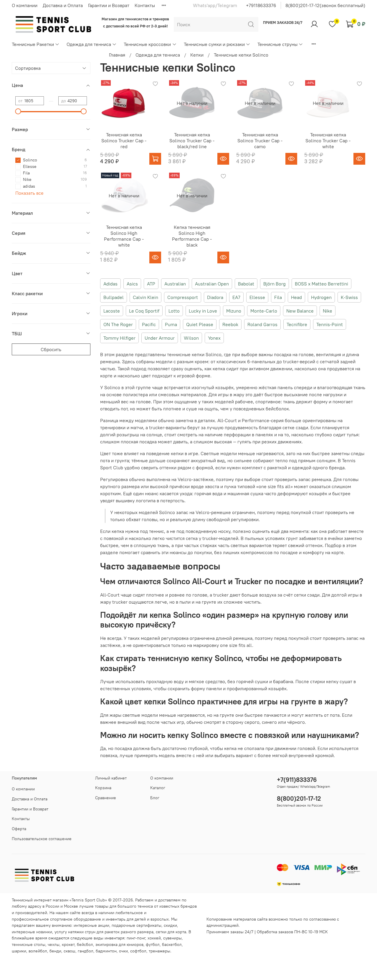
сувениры (172, 938)
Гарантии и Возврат (108, 5)
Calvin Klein (145, 297)
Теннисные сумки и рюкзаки (214, 44)
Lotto (174, 311)
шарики (19, 951)
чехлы (53, 944)
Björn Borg (274, 284)
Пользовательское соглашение (42, 838)
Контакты (145, 5)
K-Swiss (349, 297)
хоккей (154, 938)
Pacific (149, 324)
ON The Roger (118, 324)
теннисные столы (28, 944)
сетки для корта (171, 931)
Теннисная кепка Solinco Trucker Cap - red (123, 140)
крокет (68, 944)
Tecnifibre (297, 324)
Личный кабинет (111, 778)
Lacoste (111, 311)
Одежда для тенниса (89, 44)
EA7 (236, 297)
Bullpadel (113, 297)
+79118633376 (261, 5)
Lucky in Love (203, 311)
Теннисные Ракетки (33, 44)
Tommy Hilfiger (119, 338)
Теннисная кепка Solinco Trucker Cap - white (327, 140)
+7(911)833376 (297, 780)
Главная (117, 55)
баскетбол (172, 944)
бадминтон (106, 951)
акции (103, 925)
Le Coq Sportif (144, 311)
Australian (175, 284)
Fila (278, 297)
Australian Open (212, 284)
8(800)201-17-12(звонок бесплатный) (325, 5)
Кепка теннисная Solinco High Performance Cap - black (192, 236)
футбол (153, 944)
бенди (55, 951)
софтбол (138, 951)
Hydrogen (321, 297)
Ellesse (257, 297)
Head (296, 297)
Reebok (230, 324)
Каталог (157, 787)
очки (123, 951)
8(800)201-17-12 (299, 798)
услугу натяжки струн (74, 931)
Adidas (110, 284)
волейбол (38, 951)
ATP (151, 284)
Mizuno (233, 311)
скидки (170, 925)
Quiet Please (199, 324)
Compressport (182, 297)
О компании (24, 5)
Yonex (214, 338)
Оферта (19, 828)
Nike (327, 311)
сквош (69, 951)
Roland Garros (262, 324)
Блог (154, 797)
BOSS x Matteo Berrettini (321, 284)
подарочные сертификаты (136, 925)
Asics (132, 284)
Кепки (197, 55)
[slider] (18, 111)
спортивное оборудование (75, 919)
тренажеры (159, 951)
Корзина (103, 787)
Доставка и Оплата (63, 5)
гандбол (85, 951)
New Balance (300, 311)
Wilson (191, 338)
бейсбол (85, 944)
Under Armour (160, 338)
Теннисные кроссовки (147, 44)
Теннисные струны (277, 44)
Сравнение (105, 797)
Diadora (215, 297)
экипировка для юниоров (119, 944)
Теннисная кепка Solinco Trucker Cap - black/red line (191, 140)
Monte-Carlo (263, 311)
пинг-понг (136, 938)
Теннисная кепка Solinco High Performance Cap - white (124, 236)
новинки (44, 931)
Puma (171, 324)
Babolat (246, 284)
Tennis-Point (329, 324)
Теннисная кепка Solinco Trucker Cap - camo (259, 140)
